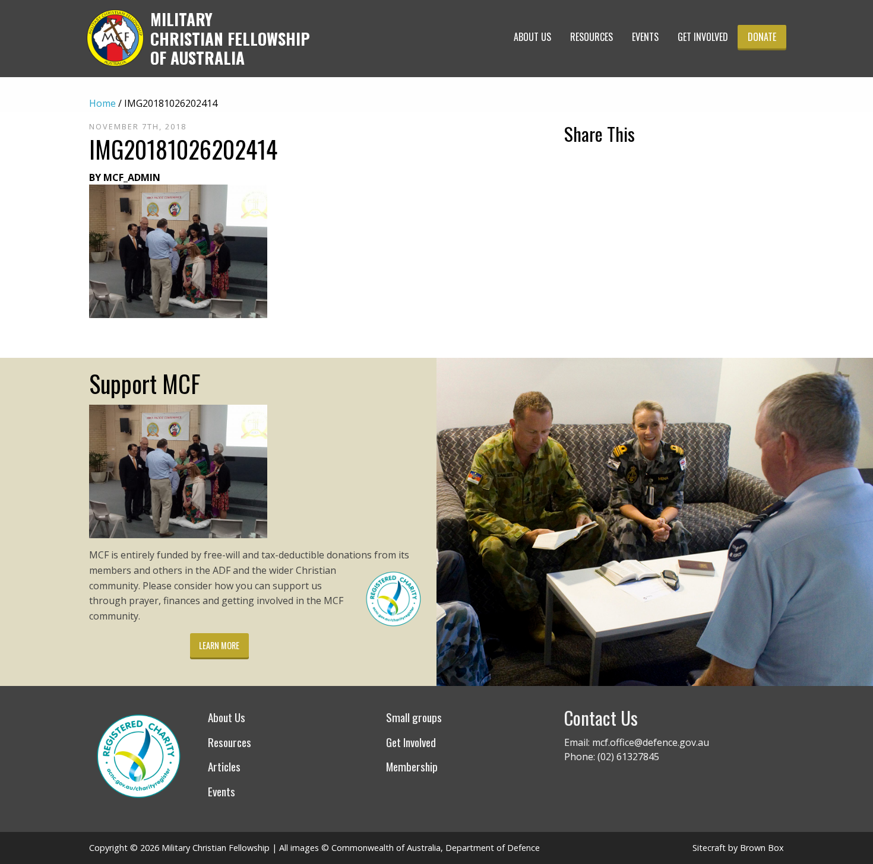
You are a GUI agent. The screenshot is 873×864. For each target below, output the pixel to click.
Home (102, 103)
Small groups (414, 717)
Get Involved (703, 37)
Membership (412, 766)
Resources (591, 37)
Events (645, 37)
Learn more (219, 645)
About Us (532, 37)
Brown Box (762, 847)
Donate (762, 37)
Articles (224, 766)
